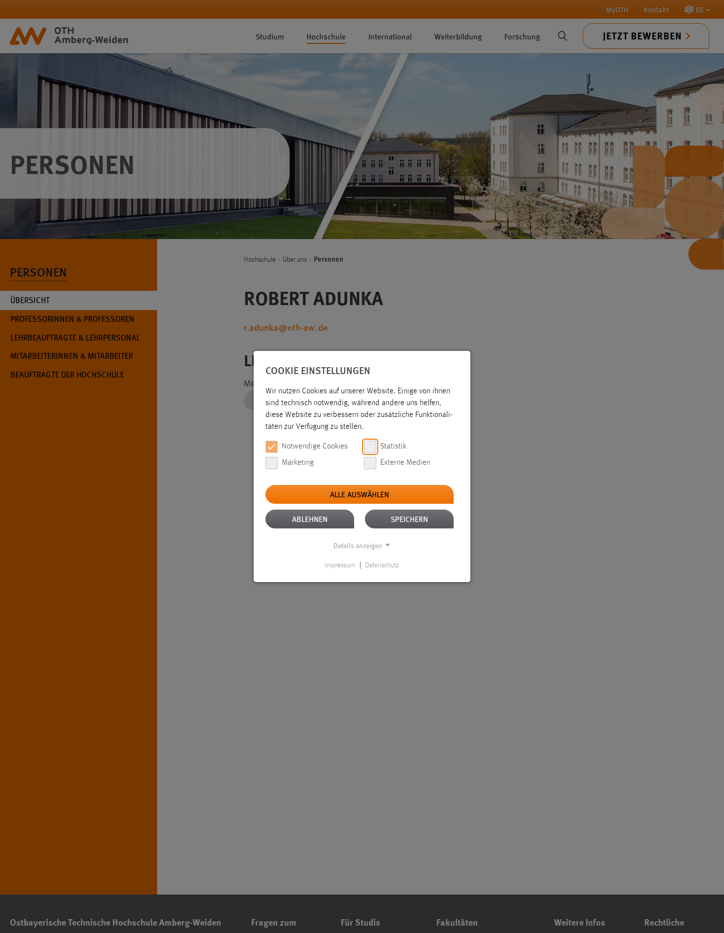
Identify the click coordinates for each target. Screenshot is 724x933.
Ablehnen (310, 518)
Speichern (409, 518)
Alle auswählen (359, 494)
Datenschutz (382, 565)
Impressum (340, 565)
